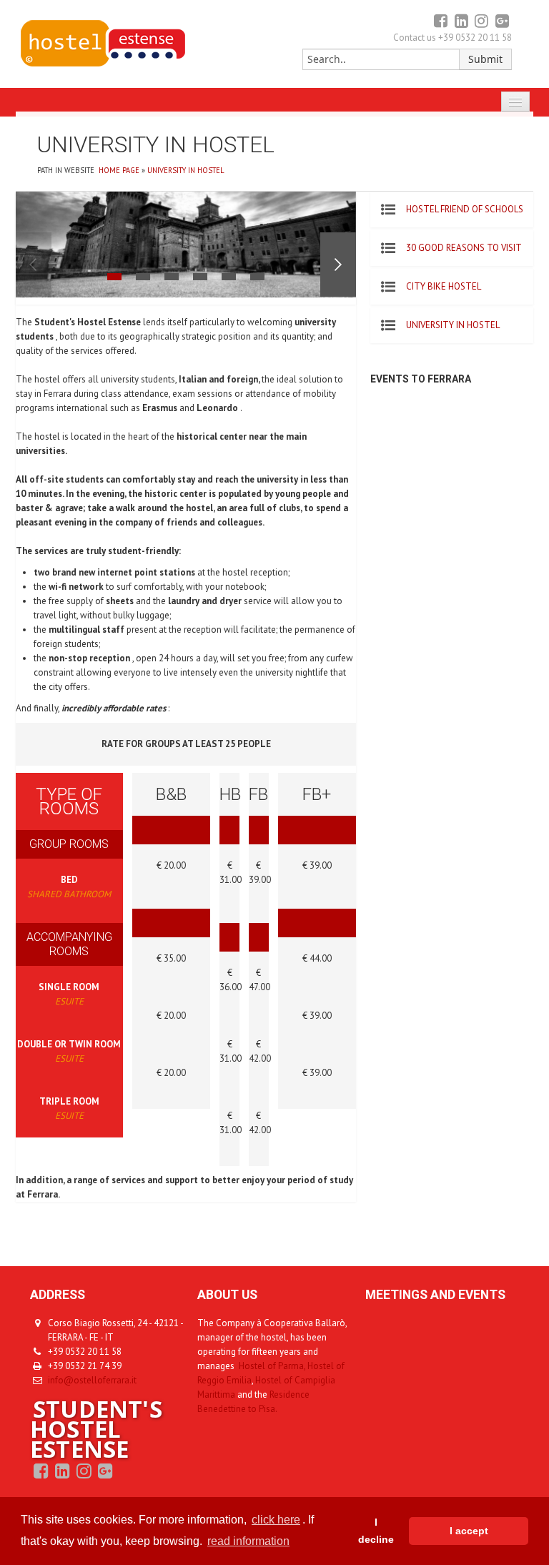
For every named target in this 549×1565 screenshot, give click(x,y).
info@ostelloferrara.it (92, 1380)
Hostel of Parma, (272, 1366)
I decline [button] (376, 1530)
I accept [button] (469, 1530)
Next (338, 264)
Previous (33, 264)
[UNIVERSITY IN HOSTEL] (102, 64)
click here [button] (276, 1520)
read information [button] (248, 1541)
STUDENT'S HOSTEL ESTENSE (96, 1429)
